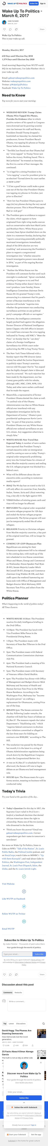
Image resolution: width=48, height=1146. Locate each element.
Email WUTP (8, 928)
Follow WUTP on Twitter (13, 913)
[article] (24, 1038)
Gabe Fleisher (13, 21)
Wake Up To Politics (21, 88)
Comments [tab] (7, 992)
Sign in (43, 3)
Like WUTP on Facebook (13, 898)
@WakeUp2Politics (19, 84)
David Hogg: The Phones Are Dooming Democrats (16, 1032)
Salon (34, 865)
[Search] (43, 1023)
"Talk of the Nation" (25, 848)
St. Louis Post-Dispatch (20, 865)
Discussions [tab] (20, 1023)
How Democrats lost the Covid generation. (15, 1038)
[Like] (4, 29)
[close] (41, 1063)
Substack (12, 1141)
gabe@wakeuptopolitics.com (21, 78)
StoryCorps (10, 855)
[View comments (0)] (10, 29)
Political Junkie (25, 852)
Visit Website (8, 884)
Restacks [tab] (18, 992)
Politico (5, 862)
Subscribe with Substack (25, 1107)
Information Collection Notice (26, 962)
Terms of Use (36, 960)
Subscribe (34, 3)
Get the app (36, 1134)
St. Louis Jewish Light (26, 869)
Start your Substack (17, 1134)
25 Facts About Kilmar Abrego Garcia (17, 1053)
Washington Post (21, 862)
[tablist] (12, 992)
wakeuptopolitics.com (20, 81)
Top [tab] (4, 1023)
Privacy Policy (28, 1118)
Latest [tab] (11, 1023)
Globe (5, 869)
